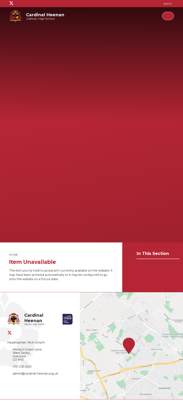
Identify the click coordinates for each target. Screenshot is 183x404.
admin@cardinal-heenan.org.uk (35, 373)
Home (13, 254)
